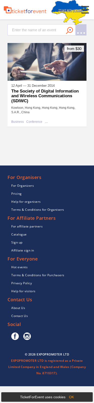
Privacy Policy (21, 283)
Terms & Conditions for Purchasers (37, 275)
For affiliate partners (27, 226)
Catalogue (19, 234)
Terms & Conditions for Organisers (37, 210)
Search (69, 30)
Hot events (19, 267)
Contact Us (19, 316)
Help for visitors (23, 291)
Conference (34, 122)
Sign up (17, 242)
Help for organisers (26, 202)
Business (17, 122)
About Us (18, 308)
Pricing (16, 194)
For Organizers (22, 186)
